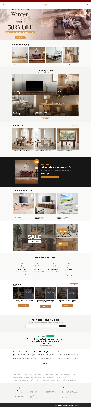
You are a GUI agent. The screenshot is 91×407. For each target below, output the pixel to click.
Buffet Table (24, 372)
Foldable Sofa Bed (68, 372)
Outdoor (53, 7)
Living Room (37, 7)
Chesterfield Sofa (17, 375)
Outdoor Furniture (17, 377)
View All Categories (73, 44)
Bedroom (17, 7)
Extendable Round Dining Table (60, 379)
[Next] (76, 206)
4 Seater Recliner (28, 379)
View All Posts (73, 284)
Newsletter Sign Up (33, 397)
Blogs (31, 396)
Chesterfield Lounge (36, 375)
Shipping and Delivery (34, 395)
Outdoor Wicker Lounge (51, 377)
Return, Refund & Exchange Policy (52, 392)
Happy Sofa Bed (33, 374)
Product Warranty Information (36, 393)
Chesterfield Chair (56, 375)
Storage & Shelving (61, 7)
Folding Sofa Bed (25, 374)
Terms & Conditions (33, 391)
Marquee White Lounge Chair (28, 380)
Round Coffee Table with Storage (38, 377)
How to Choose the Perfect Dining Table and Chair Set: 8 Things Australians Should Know (45, 302)
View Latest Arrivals (73, 125)
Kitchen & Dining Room (26, 7)
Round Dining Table (26, 377)
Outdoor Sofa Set (36, 379)
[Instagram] (16, 400)
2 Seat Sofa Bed (63, 374)
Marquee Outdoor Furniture (47, 379)
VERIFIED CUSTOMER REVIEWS (45, 345)
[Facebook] (14, 400)
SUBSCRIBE (62, 326)
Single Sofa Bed (40, 374)
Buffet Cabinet (31, 372)
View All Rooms (45, 118)
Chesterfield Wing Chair (46, 375)
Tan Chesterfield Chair (65, 375)
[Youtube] (20, 400)
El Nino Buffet (60, 372)
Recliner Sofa (53, 380)
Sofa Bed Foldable (71, 374)
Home (12, 7)
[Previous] (14, 206)
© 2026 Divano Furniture (16, 405)
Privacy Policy (33, 392)
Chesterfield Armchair (26, 375)
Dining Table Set (46, 380)
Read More (45, 363)
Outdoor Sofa (73, 375)
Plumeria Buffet (38, 372)
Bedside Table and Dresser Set (69, 380)
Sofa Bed (47, 374)
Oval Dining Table (72, 379)
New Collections (71, 7)
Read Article (23, 305)
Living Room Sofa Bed (54, 374)
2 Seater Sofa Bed (17, 374)
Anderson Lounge (17, 380)
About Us (32, 388)
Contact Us (48, 388)
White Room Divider (61, 377)
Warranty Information (50, 391)
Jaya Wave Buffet (17, 372)
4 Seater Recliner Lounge (18, 379)
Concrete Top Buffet (46, 372)
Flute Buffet (54, 372)
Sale (78, 7)
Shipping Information (50, 390)
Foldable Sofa (60, 380)
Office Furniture (45, 7)
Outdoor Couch (38, 380)
